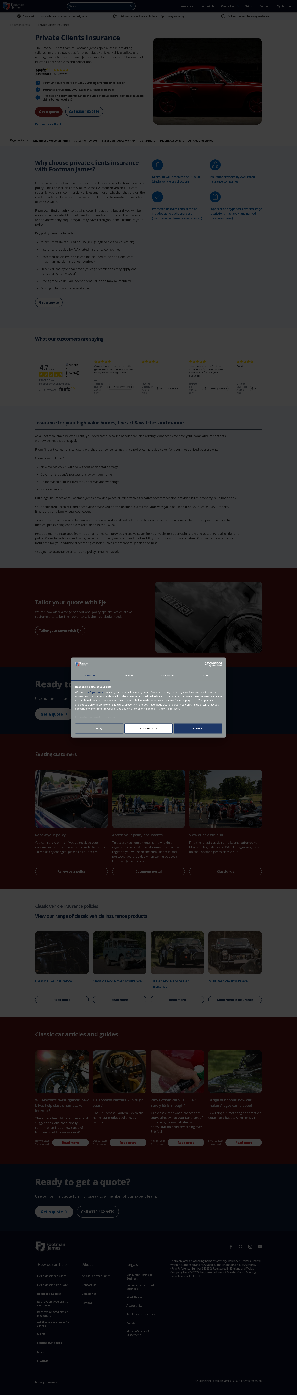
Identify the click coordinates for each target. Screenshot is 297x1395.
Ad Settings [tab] (168, 675)
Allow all (198, 728)
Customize (146, 728)
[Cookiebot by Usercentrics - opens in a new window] (207, 664)
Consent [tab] (90, 675)
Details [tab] (129, 675)
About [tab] (206, 675)
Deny (99, 728)
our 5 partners (94, 692)
